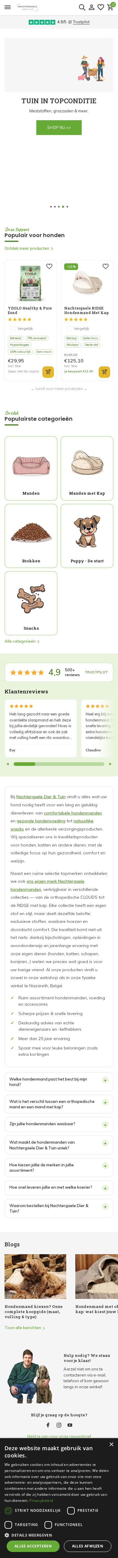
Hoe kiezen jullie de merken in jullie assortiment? (41, 1167)
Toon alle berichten (23, 1327)
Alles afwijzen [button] (87, 1546)
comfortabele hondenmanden (73, 813)
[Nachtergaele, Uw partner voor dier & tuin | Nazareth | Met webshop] (52, 7)
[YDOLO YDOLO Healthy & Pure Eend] (31, 283)
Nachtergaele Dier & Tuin (41, 796)
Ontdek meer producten (27, 248)
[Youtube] (69, 1425)
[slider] (24, 764)
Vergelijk (25, 328)
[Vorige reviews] (8, 764)
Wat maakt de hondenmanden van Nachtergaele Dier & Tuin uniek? (42, 1145)
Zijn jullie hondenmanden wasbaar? (42, 1123)
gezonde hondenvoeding (41, 821)
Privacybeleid (41, 1500)
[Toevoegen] (48, 372)
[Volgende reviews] (110, 764)
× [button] (111, 1444)
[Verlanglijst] (100, 7)
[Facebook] (48, 1425)
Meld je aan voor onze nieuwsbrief (59, 1436)
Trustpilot (81, 21)
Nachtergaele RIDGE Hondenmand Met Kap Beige (86, 310)
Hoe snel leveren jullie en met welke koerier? (50, 1187)
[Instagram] (59, 1425)
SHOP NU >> (77, 127)
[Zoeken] (82, 7)
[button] (51, 206)
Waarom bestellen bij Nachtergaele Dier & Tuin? (48, 1208)
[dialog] (59, 1498)
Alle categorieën (20, 641)
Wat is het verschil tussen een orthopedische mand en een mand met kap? (52, 1104)
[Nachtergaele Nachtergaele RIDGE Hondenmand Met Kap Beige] (87, 283)
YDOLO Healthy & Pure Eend (30, 310)
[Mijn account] (91, 7)
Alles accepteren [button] (33, 1546)
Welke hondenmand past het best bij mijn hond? (48, 1082)
